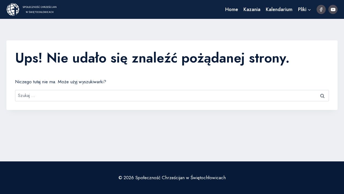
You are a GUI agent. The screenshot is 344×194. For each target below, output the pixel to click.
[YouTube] (333, 9)
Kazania (251, 9)
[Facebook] (321, 9)
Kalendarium (279, 9)
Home (231, 9)
